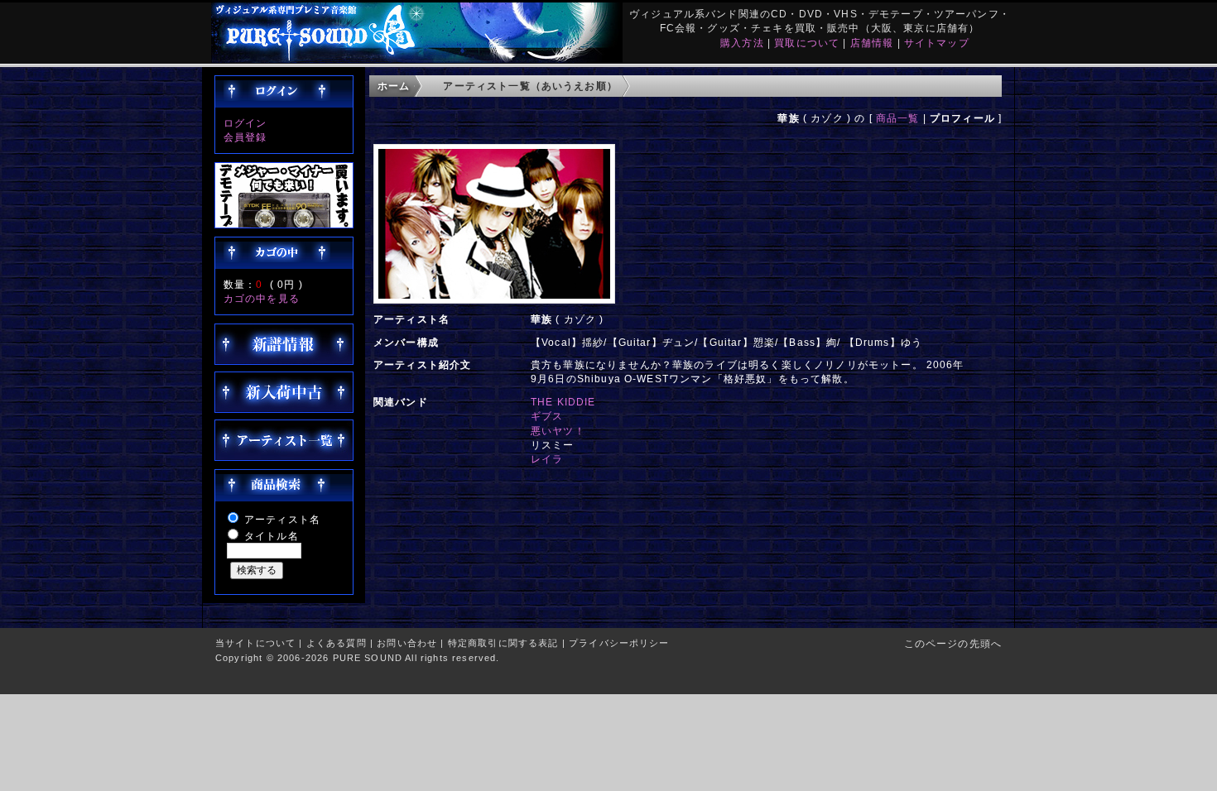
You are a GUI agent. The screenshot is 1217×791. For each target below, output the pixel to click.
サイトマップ (936, 42)
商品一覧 (898, 118)
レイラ (547, 458)
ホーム (394, 85)
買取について (806, 42)
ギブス (547, 415)
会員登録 (245, 137)
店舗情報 (872, 42)
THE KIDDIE (563, 401)
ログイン (245, 122)
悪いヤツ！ (558, 430)
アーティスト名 (282, 519)
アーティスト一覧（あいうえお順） (530, 85)
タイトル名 (271, 535)
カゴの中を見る (262, 298)
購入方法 (742, 42)
